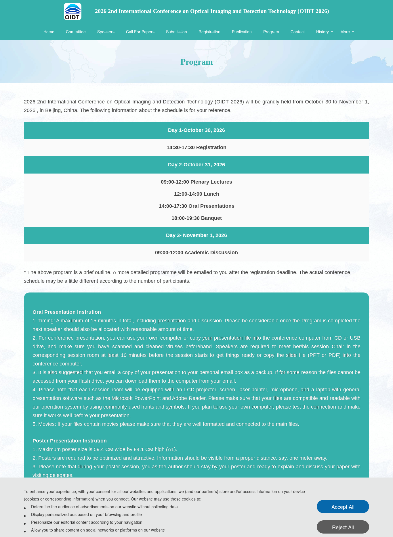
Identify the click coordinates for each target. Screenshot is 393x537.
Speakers (106, 31)
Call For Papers (140, 31)
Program (271, 31)
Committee (76, 31)
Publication (242, 31)
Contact (298, 31)
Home (48, 31)
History (322, 31)
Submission (176, 31)
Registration (209, 31)
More (345, 31)
